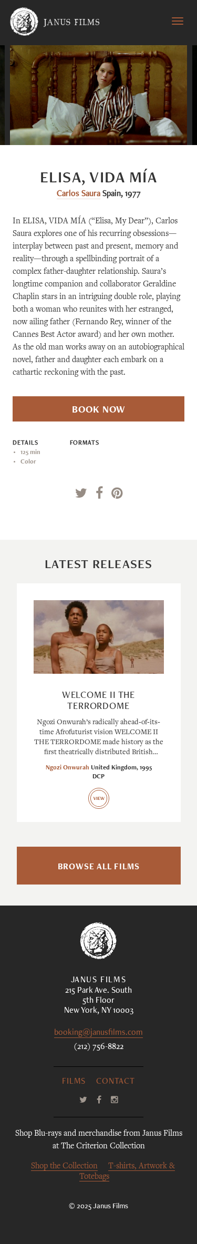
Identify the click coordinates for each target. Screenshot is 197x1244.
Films (74, 1082)
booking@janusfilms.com (98, 1033)
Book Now (98, 410)
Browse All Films (99, 867)
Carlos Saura (78, 194)
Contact (115, 1082)
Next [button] (138, 124)
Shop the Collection (64, 1166)
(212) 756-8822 (98, 1047)
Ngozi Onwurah (67, 768)
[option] (99, 95)
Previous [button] (64, 124)
